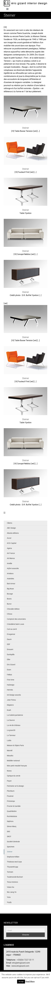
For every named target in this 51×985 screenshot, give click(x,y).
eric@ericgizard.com (21, 963)
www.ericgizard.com (20, 966)
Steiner (25, 107)
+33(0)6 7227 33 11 (25, 960)
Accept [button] (21, 982)
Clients (9, 523)
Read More (30, 981)
